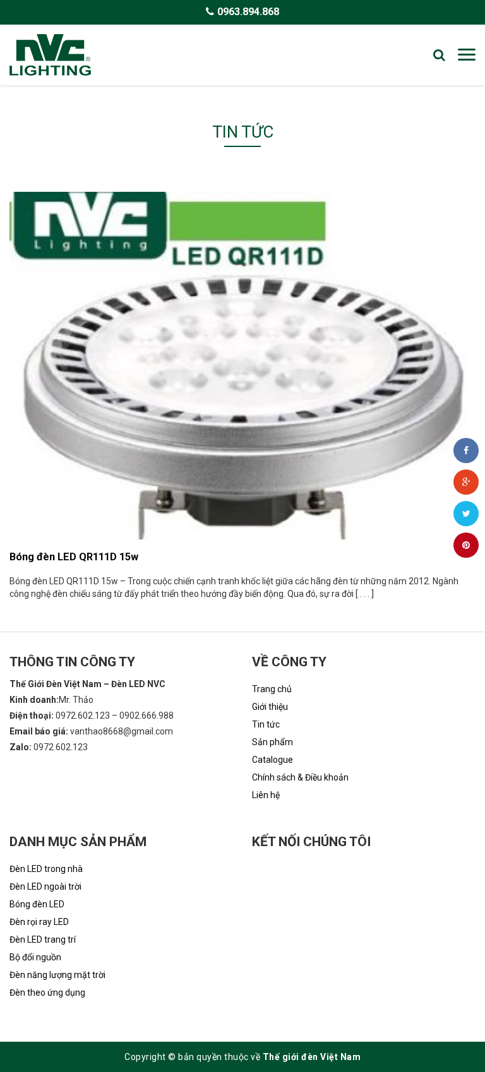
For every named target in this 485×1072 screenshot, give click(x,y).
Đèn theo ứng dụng (47, 992)
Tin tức (266, 724)
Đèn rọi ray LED (39, 922)
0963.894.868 (248, 12)
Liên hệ (266, 795)
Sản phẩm (272, 742)
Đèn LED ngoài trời (45, 886)
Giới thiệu (270, 707)
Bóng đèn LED (36, 904)
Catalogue (272, 760)
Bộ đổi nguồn (35, 957)
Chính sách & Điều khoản (300, 777)
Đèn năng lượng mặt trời (57, 975)
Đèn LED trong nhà (46, 869)
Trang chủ (272, 689)
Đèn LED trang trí (42, 939)
